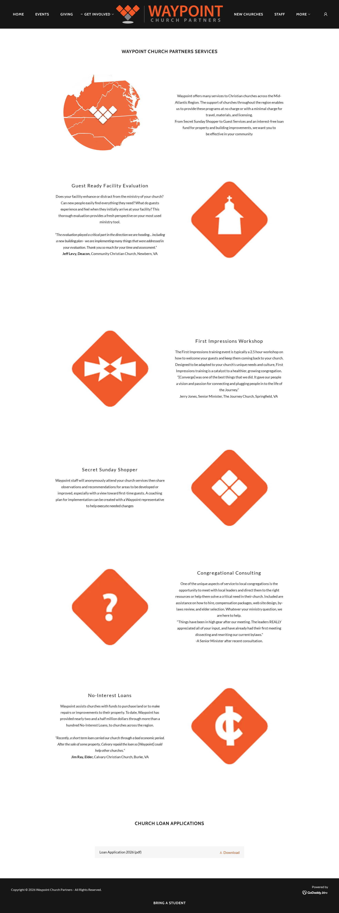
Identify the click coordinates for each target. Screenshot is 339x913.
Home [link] (18, 14)
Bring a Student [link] (169, 903)
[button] (97, 14)
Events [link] (42, 14)
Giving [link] (66, 14)
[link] (169, 14)
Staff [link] (279, 14)
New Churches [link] (248, 14)
